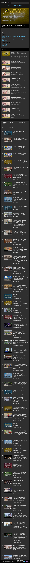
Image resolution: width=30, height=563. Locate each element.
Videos (14, 5)
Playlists (19, 5)
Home (9, 5)
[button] (15, 16)
